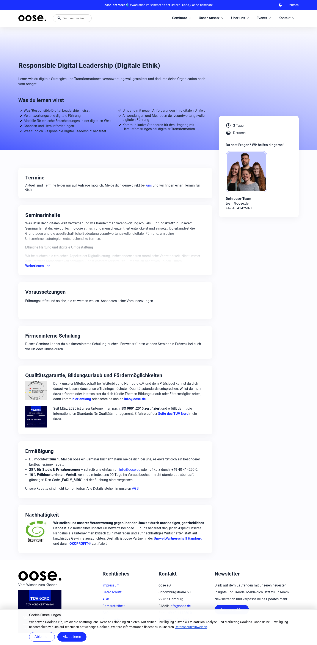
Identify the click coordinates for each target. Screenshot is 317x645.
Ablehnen (42, 637)
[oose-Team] (248, 172)
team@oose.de (237, 203)
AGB (135, 488)
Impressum (110, 585)
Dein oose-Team (238, 199)
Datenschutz (112, 592)
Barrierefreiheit (113, 606)
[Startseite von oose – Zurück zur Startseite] (32, 18)
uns (149, 185)
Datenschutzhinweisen (191, 627)
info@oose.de (129, 470)
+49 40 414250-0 (239, 208)
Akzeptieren (72, 637)
